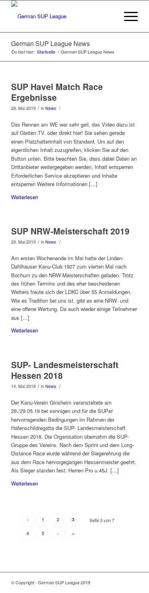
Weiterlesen (24, 197)
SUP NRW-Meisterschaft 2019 (70, 231)
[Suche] (108, 16)
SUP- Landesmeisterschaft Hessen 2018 (64, 370)
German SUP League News (50, 43)
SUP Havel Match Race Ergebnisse (57, 92)
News (50, 108)
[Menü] (127, 16)
